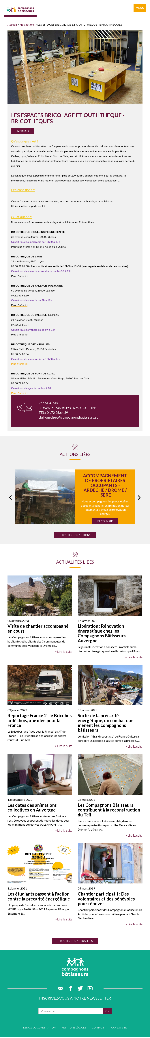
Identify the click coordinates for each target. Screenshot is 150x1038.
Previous (10, 497)
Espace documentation (39, 1027)
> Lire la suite (63, 651)
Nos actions (27, 24)
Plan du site (118, 1027)
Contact (98, 1027)
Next (138, 497)
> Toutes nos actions (75, 534)
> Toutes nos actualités (75, 940)
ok (107, 1011)
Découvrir (105, 521)
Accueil (12, 24)
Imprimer (22, 131)
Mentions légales (74, 1027)
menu (140, 7)
